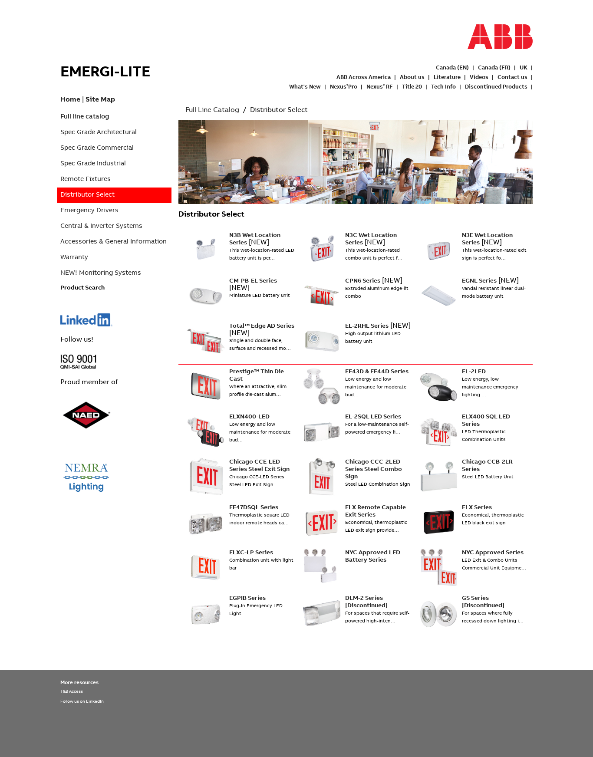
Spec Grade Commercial (97, 147)
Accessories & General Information (113, 241)
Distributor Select (87, 194)
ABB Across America (363, 76)
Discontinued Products (496, 86)
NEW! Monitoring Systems (100, 272)
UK (523, 67)
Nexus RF (379, 86)
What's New (305, 86)
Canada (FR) (494, 67)
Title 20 (412, 86)
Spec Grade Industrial (93, 163)
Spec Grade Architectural (98, 132)
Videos (479, 76)
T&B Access (71, 691)
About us (412, 76)
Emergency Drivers (89, 210)
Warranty (74, 257)
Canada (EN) (452, 67)
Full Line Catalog (212, 109)
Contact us (512, 76)
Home (70, 99)
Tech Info (443, 86)
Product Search (82, 287)
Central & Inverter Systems (101, 225)
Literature (447, 76)
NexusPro (343, 86)
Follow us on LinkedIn (82, 701)
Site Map (100, 99)
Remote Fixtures (85, 178)
